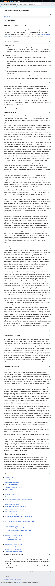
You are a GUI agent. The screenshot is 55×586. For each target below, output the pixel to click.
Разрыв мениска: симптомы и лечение (14, 509)
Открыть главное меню (2, 4)
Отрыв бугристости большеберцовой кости (15, 506)
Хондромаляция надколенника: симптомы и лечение (20, 537)
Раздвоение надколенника (11, 524)
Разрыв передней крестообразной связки (17, 528)
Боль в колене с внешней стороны (13, 544)
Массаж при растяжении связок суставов (15, 497)
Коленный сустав (9, 477)
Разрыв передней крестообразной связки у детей (19, 530)
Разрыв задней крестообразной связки (16, 533)
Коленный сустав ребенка (11, 480)
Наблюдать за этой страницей (46, 14)
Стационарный (18, 579)
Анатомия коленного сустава (12, 482)
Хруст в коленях (9, 489)
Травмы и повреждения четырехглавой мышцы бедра (18, 516)
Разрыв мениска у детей (11, 511)
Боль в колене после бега (11, 547)
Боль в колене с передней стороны (13, 535)
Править (50, 14)
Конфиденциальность (8, 579)
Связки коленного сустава (11, 526)
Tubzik (31, 572)
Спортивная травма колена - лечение (14, 487)
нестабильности (8, 31)
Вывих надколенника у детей (14, 539)
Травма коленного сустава (11, 484)
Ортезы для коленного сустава (12, 494)
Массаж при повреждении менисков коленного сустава (18, 499)
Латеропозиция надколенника (12, 519)
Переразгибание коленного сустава (14, 502)
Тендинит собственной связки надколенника (18, 542)
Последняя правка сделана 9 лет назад (15, 572)
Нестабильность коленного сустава (13, 551)
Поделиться (7, 16)
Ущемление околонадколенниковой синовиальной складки (19, 521)
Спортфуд (18, 582)
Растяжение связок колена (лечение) (14, 549)
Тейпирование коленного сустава (13, 492)
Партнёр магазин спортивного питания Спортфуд (10, 6)
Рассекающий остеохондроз (12, 514)
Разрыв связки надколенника (12, 504)
